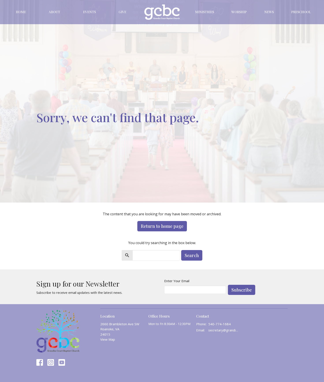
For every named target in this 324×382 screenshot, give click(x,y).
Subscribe (241, 290)
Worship (239, 12)
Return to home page (162, 226)
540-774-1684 (219, 324)
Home (21, 12)
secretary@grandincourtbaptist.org (224, 330)
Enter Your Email (176, 281)
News (269, 12)
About (54, 12)
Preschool (301, 12)
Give (122, 12)
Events (89, 12)
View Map (107, 339)
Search (192, 255)
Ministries (204, 12)
